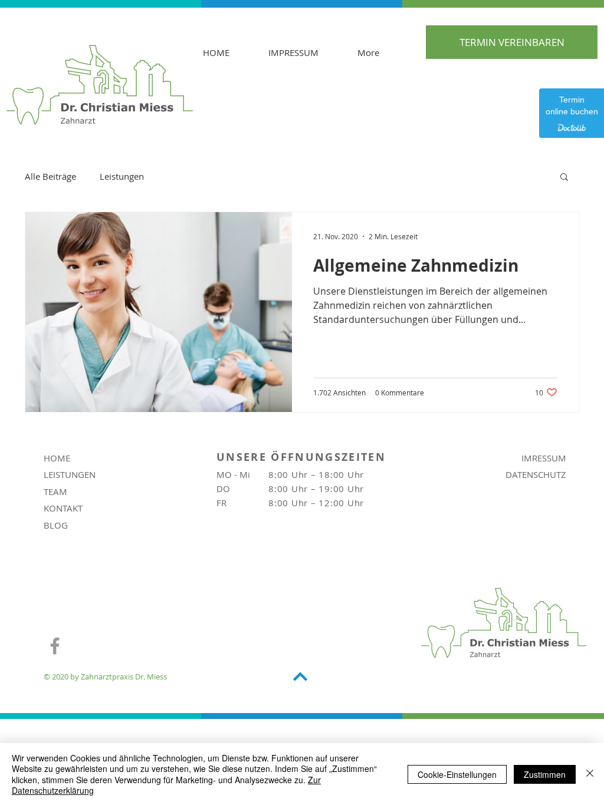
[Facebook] (55, 646)
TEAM (55, 491)
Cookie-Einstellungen (457, 774)
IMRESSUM (543, 458)
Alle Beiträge (50, 176)
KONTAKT (63, 508)
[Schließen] (590, 774)
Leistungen (122, 176)
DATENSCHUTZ (535, 474)
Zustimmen (545, 774)
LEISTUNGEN (70, 474)
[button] (564, 177)
